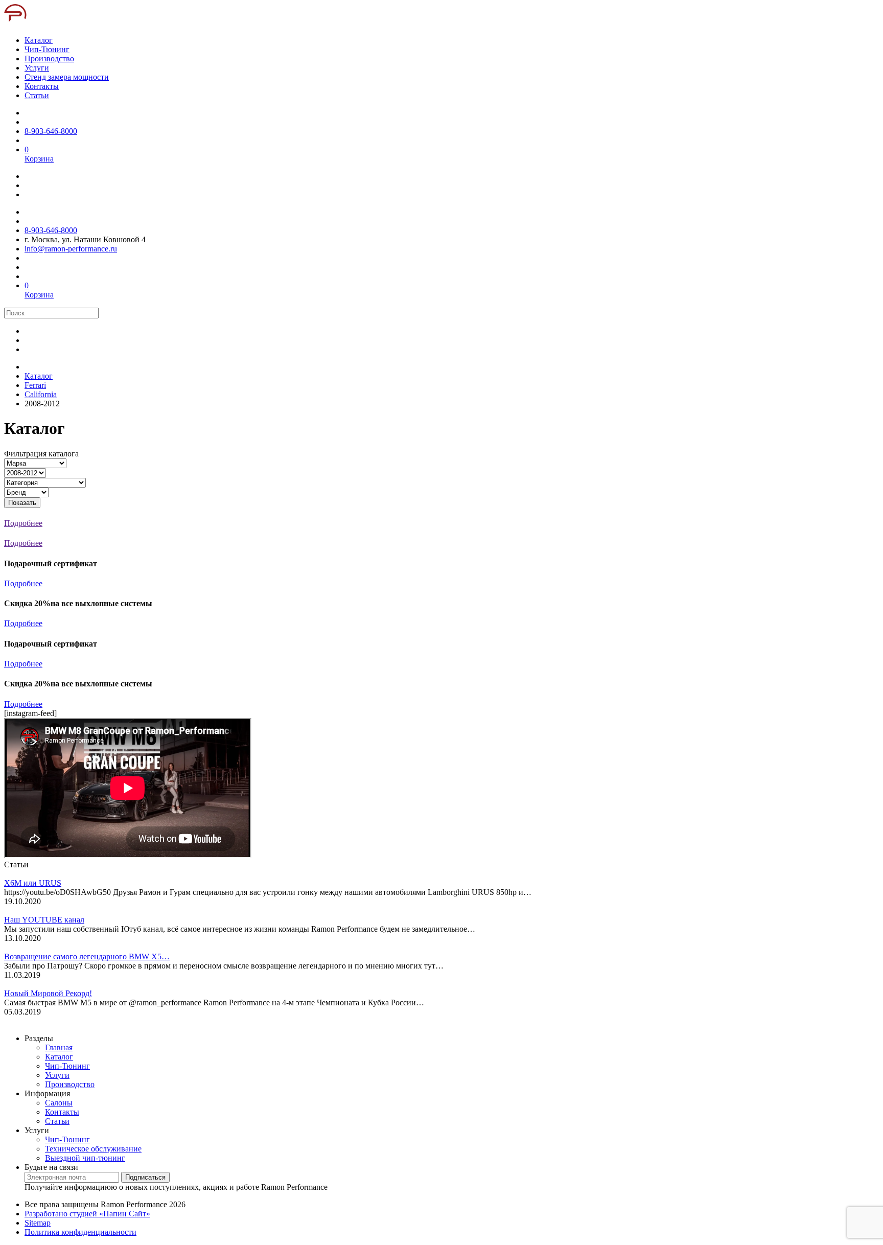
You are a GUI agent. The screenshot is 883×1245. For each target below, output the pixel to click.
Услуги (57, 1075)
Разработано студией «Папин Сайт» (87, 1213)
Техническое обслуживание (93, 1148)
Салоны (59, 1102)
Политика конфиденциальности (80, 1232)
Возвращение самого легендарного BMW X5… (87, 956)
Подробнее (23, 583)
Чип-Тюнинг (67, 1066)
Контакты (62, 1112)
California (41, 394)
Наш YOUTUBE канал (44, 919)
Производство (70, 1084)
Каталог (39, 376)
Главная (59, 1047)
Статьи (57, 1121)
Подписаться (145, 1177)
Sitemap (38, 1222)
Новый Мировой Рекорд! (48, 993)
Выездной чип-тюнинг (85, 1158)
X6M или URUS (32, 883)
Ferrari (35, 385)
